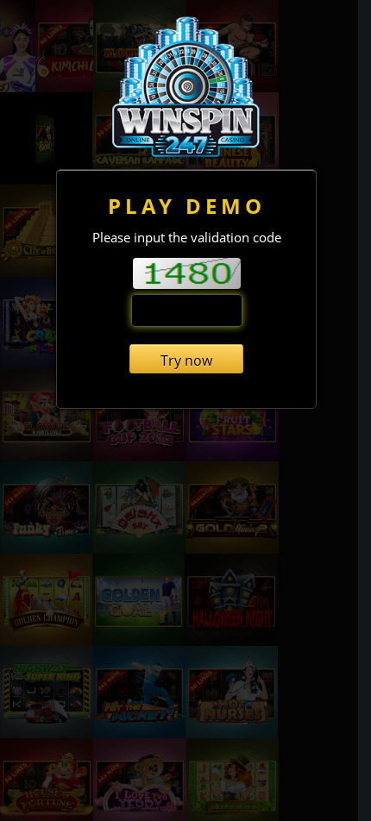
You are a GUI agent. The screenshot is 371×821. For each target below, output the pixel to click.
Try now (186, 360)
